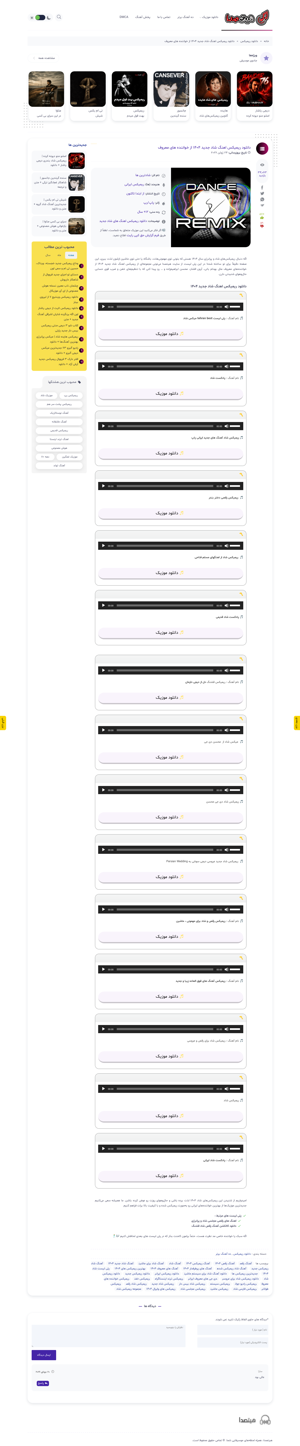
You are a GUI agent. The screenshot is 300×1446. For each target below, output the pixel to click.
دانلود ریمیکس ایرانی (167, 1274)
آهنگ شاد (175, 1263)
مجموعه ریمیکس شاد (128, 1289)
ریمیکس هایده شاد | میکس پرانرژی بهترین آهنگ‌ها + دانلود (59, 339)
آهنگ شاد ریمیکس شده (231, 1269)
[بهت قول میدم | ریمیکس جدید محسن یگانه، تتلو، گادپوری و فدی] (129, 96)
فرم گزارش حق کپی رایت (143, 235)
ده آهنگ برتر (185, 17)
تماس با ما (163, 17)
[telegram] (262, 205)
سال (48, 255)
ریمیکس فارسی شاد (245, 1289)
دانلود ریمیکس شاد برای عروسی (240, 1279)
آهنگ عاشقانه (59, 422)
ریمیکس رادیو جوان (246, 1284)
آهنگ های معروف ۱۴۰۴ (164, 1269)
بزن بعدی (297, 723)
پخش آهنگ (142, 17)
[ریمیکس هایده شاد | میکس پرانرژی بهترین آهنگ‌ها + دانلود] (213, 96)
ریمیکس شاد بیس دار (192, 1284)
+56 (261, 214)
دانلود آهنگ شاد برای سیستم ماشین (205, 1274)
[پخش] (103, 307)
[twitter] (262, 193)
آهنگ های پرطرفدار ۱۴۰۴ (197, 1269)
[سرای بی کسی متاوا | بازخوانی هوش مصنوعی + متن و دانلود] (46, 96)
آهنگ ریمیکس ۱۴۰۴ (198, 1263)
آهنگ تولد (59, 465)
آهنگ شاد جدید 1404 (120, 1263)
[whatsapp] (262, 199)
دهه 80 (45, 457)
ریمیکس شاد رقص (136, 1284)
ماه (59, 255)
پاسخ (41, 1383)
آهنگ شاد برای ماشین (151, 1263)
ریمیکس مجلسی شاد (192, 1289)
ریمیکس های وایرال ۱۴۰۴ (160, 1289)
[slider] (235, 306)
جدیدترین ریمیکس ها (245, 1274)
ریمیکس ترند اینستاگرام (169, 1279)
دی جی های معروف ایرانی (202, 1279)
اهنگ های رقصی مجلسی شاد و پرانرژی (213, 1221)
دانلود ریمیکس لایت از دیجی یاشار (60, 308)
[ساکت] (226, 307)
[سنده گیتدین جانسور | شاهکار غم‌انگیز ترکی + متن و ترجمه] (171, 96)
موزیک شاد (46, 395)
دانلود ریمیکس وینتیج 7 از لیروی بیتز (61, 299)
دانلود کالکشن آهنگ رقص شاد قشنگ (214, 1226)
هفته (71, 255)
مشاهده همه (46, 58)
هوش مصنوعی (59, 448)
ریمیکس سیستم (220, 1284)
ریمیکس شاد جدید (163, 1284)
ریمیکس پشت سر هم (59, 404)
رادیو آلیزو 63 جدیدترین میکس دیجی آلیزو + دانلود (61, 350)
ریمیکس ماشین (219, 1289)
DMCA (124, 17)
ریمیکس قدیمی (59, 430)
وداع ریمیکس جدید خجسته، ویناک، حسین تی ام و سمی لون (59, 265)
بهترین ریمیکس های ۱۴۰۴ (130, 1269)
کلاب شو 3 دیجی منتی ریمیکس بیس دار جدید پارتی (61, 328)
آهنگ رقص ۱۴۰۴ (225, 1263)
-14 (262, 223)
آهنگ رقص (246, 1263)
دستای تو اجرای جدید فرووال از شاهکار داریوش (62, 277)
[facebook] (262, 187)
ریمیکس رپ (71, 395)
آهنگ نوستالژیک (59, 413)
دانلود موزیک (210, 17)
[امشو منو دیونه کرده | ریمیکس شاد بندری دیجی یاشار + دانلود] (254, 96)
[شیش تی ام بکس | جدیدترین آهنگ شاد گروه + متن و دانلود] (88, 96)
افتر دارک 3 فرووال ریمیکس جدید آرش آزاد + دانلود (60, 361)
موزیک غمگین (69, 457)
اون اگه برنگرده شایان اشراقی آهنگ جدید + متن (59, 316)
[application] (170, 307)
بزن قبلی (3, 723)
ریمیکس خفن (142, 1279)
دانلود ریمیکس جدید (137, 1274)
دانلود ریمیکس (249, 41)
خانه (266, 41)
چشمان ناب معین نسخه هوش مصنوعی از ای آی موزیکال (62, 288)
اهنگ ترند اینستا (59, 439)
